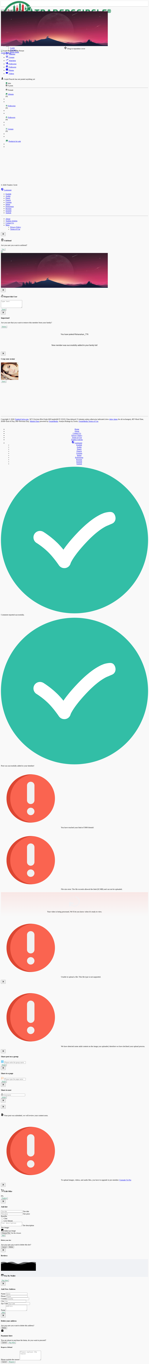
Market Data (34, 421)
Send (3, 309)
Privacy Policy (15, 227)
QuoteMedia (53, 421)
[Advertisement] (75, 166)
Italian (8, 204)
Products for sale (15, 141)
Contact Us (10, 223)
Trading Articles (11, 221)
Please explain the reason (10, 1360)
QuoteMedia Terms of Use (88, 421)
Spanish (8, 211)
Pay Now (5, 1280)
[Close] (3, 234)
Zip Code (4, 1303)
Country (4, 1299)
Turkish (8, 213)
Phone (3, 1296)
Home (77, 429)
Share (4, 1065)
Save (3, 381)
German (9, 202)
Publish (4, 1198)
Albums (11, 94)
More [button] (8, 225)
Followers (11, 117)
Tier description (28, 1225)
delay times (113, 419)
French (8, 200)
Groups (10, 129)
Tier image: (5, 1228)
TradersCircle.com (21, 419)
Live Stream (8, 1221)
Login (12, 48)
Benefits (4, 1216)
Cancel (4, 1247)
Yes (3, 249)
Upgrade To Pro (125, 1180)
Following (11, 106)
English (8, 194)
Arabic (8, 196)
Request (11, 1362)
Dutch (8, 198)
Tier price (26, 1214)
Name (3, 1294)
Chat (5, 1218)
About (8, 219)
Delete (4, 327)
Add (3, 1235)
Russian (8, 209)
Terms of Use (15, 229)
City (2, 1301)
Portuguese (10, 206)
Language (8, 190)
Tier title (26, 1211)
